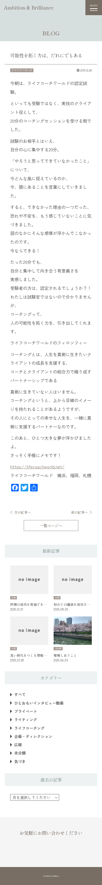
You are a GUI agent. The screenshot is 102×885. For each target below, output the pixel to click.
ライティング (25, 719)
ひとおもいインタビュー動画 (39, 703)
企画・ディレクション (33, 736)
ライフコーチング (29, 728)
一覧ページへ (51, 525)
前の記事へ (79, 512)
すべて (20, 694)
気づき (20, 761)
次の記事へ (22, 512)
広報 (18, 744)
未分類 (20, 753)
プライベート (25, 711)
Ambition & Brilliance (29, 7)
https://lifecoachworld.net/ (37, 466)
